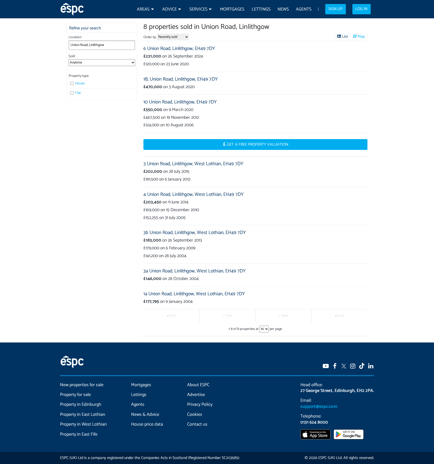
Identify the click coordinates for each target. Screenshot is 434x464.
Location (75, 37)
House (80, 83)
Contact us (197, 424)
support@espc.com (318, 406)
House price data (147, 424)
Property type (78, 76)
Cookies (194, 414)
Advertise (196, 394)
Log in (361, 9)
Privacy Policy (199, 404)
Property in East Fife (78, 434)
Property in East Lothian (82, 414)
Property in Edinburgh (80, 404)
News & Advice (145, 414)
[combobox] (102, 45)
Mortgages (232, 9)
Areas (143, 9)
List (345, 37)
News (283, 9)
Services (198, 9)
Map (361, 37)
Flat (78, 93)
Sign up (335, 9)
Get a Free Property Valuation (257, 144)
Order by (149, 37)
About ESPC (198, 385)
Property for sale (75, 394)
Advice (169, 9)
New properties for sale (82, 385)
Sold (72, 56)
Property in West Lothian (83, 424)
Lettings (261, 9)
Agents (303, 9)
